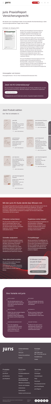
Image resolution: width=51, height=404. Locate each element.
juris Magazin (37, 389)
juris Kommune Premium (41, 120)
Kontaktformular (38, 356)
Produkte (6, 369)
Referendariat (22, 390)
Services (37, 369)
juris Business (6, 376)
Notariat (20, 376)
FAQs (35, 378)
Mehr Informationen (11, 92)
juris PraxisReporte (39, 386)
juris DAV (14, 120)
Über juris (21, 352)
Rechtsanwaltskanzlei (24, 373)
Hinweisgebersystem (6, 401)
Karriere (20, 357)
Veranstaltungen (38, 376)
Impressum (5, 400)
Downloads (37, 381)
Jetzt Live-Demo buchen (38, 271)
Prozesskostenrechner (39, 383)
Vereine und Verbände (24, 385)
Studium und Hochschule (25, 393)
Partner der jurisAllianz (24, 355)
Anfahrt (36, 359)
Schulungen (37, 373)
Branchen (22, 369)
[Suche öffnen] (42, 2)
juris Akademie (6, 378)
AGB (8, 400)
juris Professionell (39, 138)
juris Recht (5, 373)
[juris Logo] (7, 2)
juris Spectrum (15, 157)
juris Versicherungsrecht (41, 157)
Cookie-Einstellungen (19, 400)
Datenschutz (12, 400)
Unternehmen (22, 388)
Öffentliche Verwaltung (24, 382)
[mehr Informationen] (7, 124)
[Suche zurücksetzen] (40, 2)
